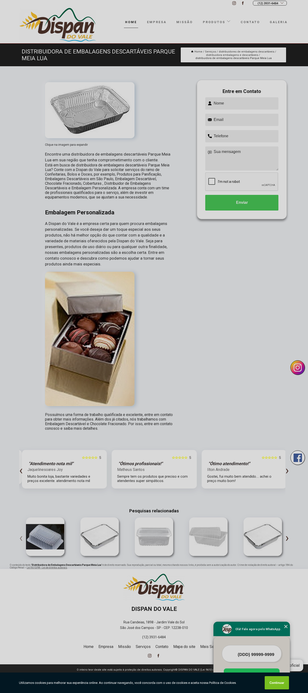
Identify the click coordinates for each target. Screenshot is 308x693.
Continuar (277, 683)
